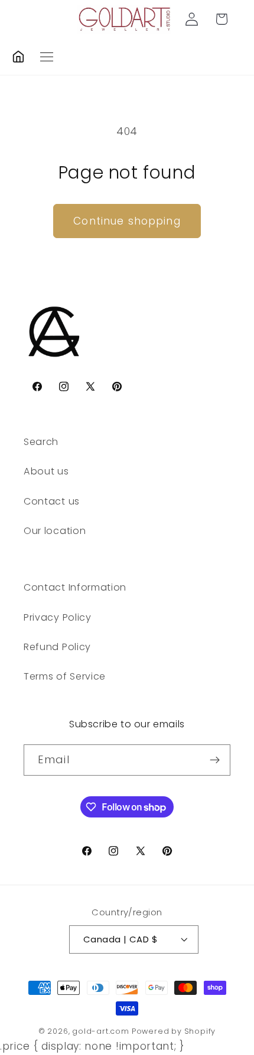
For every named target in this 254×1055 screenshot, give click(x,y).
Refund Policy (57, 647)
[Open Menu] (47, 57)
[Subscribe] (215, 760)
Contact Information (75, 587)
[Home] (18, 56)
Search (41, 442)
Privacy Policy (58, 617)
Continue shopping (127, 221)
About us (46, 471)
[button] (222, 19)
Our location (55, 531)
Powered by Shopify (174, 1031)
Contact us (52, 501)
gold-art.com (100, 1031)
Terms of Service (65, 676)
